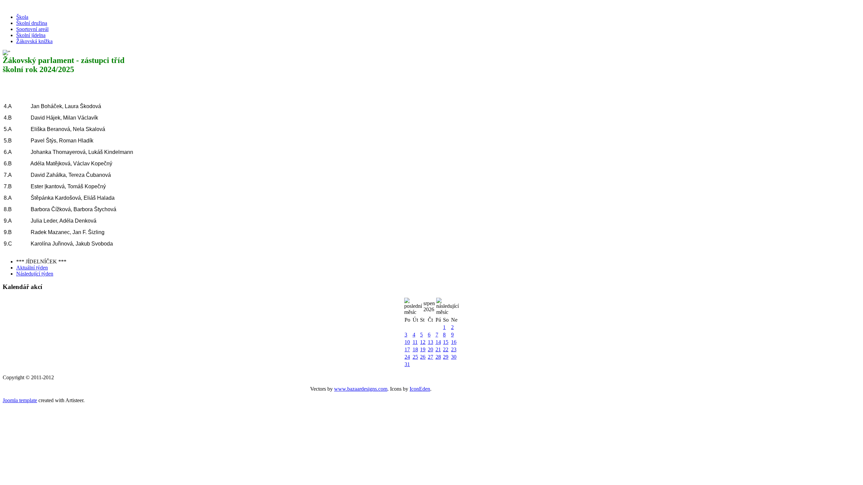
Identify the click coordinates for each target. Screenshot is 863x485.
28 (438, 357)
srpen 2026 (429, 306)
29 (445, 357)
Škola (22, 17)
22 (445, 349)
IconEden (420, 389)
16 (453, 342)
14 (438, 342)
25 (415, 357)
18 (415, 349)
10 (407, 342)
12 (422, 342)
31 (407, 364)
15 (445, 342)
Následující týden (34, 274)
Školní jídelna (31, 35)
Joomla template (20, 400)
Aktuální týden (32, 267)
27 (430, 357)
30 (453, 357)
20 (430, 349)
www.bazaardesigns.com (360, 389)
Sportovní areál (32, 29)
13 (430, 342)
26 (422, 357)
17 (407, 349)
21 (438, 349)
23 (453, 349)
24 (407, 357)
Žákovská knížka (34, 41)
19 (422, 349)
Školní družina (31, 23)
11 (415, 342)
